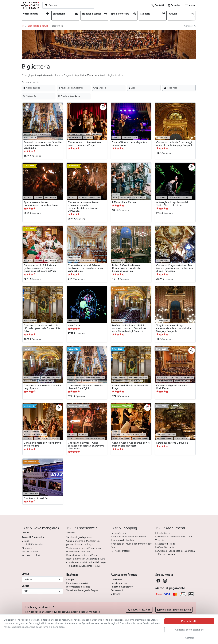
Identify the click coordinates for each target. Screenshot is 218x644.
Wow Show (74, 325)
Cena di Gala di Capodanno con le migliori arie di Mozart (131, 444)
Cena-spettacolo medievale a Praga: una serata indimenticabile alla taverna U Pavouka (83, 206)
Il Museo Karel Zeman (124, 202)
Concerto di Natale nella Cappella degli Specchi (42, 387)
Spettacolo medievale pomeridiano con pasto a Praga (41, 204)
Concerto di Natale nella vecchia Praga (130, 387)
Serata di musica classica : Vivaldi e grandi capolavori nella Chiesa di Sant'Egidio (43, 145)
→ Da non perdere (165, 554)
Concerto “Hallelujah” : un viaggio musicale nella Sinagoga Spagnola (174, 143)
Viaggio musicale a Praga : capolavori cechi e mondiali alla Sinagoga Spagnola (173, 328)
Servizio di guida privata (79, 537)
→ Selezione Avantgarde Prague (83, 565)
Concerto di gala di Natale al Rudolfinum (171, 387)
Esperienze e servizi (77, 583)
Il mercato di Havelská (122, 540)
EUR (26, 591)
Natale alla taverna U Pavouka (172, 442)
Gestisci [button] (189, 637)
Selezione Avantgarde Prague (82, 590)
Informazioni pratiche (78, 586)
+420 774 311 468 (141, 609)
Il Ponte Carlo (162, 533)
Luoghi (70, 579)
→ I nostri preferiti (31, 555)
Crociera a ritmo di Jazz (37, 498)
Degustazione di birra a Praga (81, 555)
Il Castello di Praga (165, 543)
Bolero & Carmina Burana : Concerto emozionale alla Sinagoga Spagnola (126, 268)
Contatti (115, 593)
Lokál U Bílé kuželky (32, 544)
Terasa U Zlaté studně (33, 537)
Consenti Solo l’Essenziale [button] (189, 629)
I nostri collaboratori (122, 586)
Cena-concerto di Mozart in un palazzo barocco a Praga (85, 143)
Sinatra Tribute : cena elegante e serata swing (129, 143)
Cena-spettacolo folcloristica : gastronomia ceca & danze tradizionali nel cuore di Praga (40, 268)
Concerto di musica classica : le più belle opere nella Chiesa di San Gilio (42, 328)
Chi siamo (116, 579)
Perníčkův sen (118, 533)
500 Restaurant (30, 551)
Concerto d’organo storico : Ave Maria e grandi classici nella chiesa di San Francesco (174, 268)
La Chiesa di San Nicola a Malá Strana (175, 550)
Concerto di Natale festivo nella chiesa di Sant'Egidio (85, 387)
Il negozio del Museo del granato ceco (131, 543)
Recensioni (117, 590)
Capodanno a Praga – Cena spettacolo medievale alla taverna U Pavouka (86, 445)
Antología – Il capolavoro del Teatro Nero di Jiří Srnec (172, 204)
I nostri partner (119, 583)
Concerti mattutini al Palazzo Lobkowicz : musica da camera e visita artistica (86, 268)
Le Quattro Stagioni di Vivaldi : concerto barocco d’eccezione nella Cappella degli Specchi (129, 328)
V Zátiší (26, 540)
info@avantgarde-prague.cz (175, 609)
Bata (113, 547)
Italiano (28, 579)
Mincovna (27, 548)
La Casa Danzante (164, 547)
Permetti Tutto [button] (189, 621)
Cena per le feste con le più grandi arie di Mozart (42, 444)
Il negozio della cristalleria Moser (128, 536)
